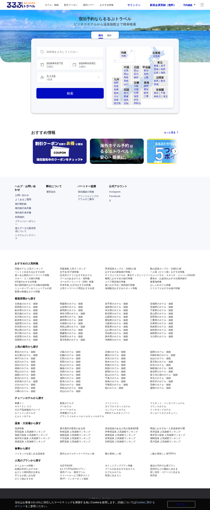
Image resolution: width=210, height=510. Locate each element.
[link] (60, 151)
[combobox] (73, 51)
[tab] (100, 35)
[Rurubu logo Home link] (20, 5)
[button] (53, 64)
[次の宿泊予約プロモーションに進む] (175, 151)
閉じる (181, 504)
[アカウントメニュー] (202, 5)
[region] (105, 153)
